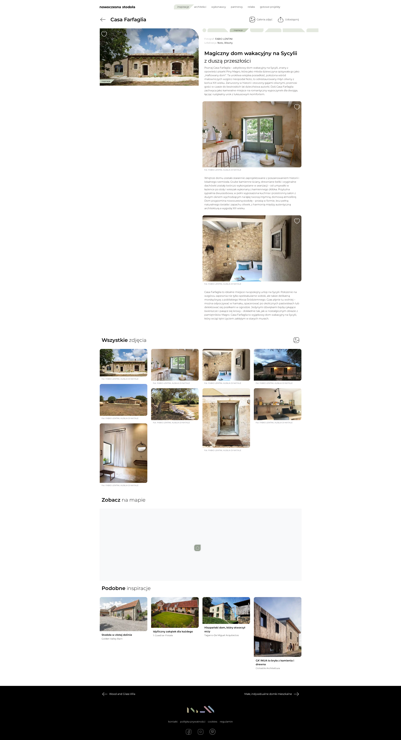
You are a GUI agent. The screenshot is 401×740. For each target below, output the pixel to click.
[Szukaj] (292, 7)
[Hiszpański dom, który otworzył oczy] (226, 610)
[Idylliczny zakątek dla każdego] (175, 612)
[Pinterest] (212, 732)
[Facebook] (188, 732)
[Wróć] (103, 19)
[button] (200, 541)
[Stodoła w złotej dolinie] (123, 614)
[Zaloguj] (299, 7)
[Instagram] (200, 732)
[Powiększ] (149, 57)
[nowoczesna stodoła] (117, 7)
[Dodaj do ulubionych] (104, 34)
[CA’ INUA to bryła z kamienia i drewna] (277, 627)
